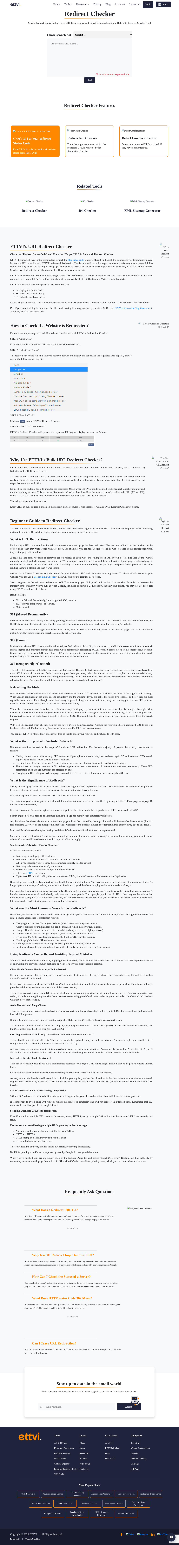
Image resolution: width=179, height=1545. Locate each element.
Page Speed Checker (114, 1504)
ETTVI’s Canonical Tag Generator (132, 308)
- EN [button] (164, 4)
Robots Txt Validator (40, 1504)
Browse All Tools (126, 1513)
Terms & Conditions (32, 1539)
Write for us (85, 1464)
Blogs (82, 1443)
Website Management (140, 1448)
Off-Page (135, 1469)
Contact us (135, 4)
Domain (134, 1453)
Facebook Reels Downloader (77, 1513)
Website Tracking (138, 1458)
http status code (76, 259)
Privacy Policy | (16, 1539)
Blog (108, 4)
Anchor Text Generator (101, 1494)
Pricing (97, 4)
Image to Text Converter (138, 1503)
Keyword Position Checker (66, 1469)
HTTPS (29, 872)
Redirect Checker (89, 1504)
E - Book (84, 1458)
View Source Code (126, 1494)
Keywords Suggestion (64, 1448)
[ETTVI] (15, 4)
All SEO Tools (60, 1443)
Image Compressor (52, 1513)
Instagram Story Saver (150, 1494)
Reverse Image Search (53, 1494)
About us (120, 4)
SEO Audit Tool (65, 1504)
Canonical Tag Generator (77, 1493)
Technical (135, 1443)
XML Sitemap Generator (101, 1513)
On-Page (135, 1464)
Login (148, 4)
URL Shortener (28, 1494)
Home (56, 4)
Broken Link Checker (45, 576)
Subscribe (129, 1407)
